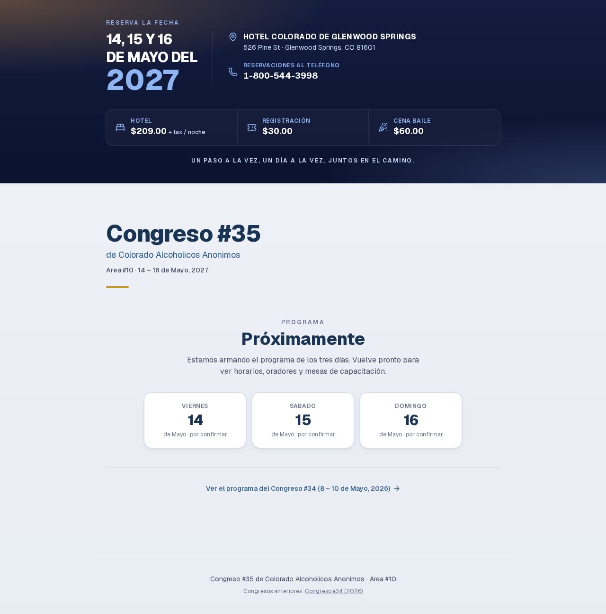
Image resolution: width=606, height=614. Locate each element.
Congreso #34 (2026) (334, 591)
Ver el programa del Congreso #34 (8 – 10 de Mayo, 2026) (298, 488)
